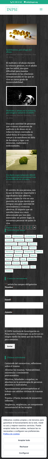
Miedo (26, 255)
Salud (23, 259)
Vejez (33, 267)
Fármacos (9, 252)
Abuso (8, 236)
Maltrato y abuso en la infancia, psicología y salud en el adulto (21, 111)
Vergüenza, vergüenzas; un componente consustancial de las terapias (24, 406)
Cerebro (29, 240)
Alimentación (30, 236)
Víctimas (9, 271)
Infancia (39, 252)
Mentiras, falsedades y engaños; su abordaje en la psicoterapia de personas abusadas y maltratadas (23, 382)
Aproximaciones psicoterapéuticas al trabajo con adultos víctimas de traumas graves (24, 391)
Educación (17, 248)
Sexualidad (32, 259)
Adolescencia (18, 236)
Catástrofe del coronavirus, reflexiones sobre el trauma (23, 365)
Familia (33, 248)
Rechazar (24, 446)
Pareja (16, 259)
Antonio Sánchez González (20, 54)
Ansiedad (9, 240)
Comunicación (11, 244)
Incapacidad (29, 252)
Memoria (18, 255)
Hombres (18, 252)
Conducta (22, 244)
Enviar (10, 346)
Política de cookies (11, 434)
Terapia (24, 263)
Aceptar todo (24, 440)
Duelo (8, 248)
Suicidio (16, 263)
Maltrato (9, 255)
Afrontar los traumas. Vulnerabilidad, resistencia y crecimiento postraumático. (22, 372)
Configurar (24, 453)
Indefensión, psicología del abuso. (19, 51)
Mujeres (8, 259)
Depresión (32, 244)
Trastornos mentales (13, 267)
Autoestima (19, 240)
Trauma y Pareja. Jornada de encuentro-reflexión (24, 399)
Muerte (33, 255)
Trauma (26, 267)
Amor (40, 236)
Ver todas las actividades (16, 412)
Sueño (8, 263)
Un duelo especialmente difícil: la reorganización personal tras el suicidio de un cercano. (21, 177)
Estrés (25, 248)
